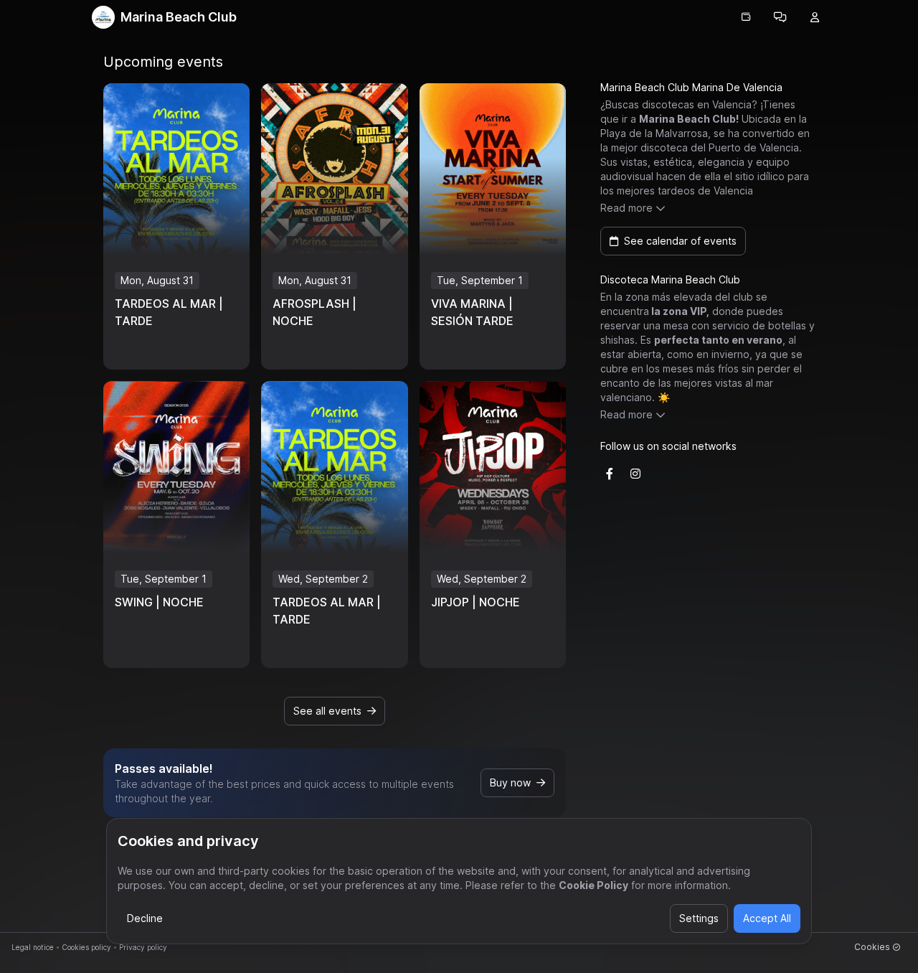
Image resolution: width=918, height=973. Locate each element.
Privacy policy (143, 947)
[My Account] (814, 17)
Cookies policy (86, 947)
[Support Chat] (780, 17)
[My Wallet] (745, 17)
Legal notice (32, 947)
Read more (626, 208)
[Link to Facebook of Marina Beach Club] (609, 473)
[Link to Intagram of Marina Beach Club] (635, 473)
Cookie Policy (593, 885)
